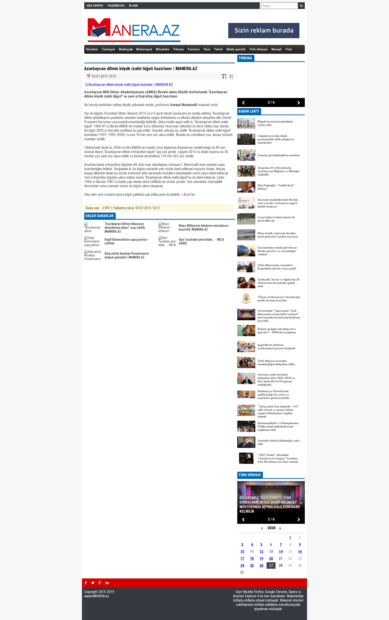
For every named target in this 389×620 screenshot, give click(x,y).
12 (261, 551)
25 (252, 565)
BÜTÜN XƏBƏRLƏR (271, 468)
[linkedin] (107, 582)
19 (261, 558)
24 (242, 565)
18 (252, 558)
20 (271, 558)
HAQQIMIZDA (116, 5)
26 (261, 565)
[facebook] (85, 582)
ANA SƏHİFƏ (95, 5)
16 (300, 551)
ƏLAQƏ (133, 5)
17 (242, 558)
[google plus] (100, 582)
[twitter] (92, 582)
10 (242, 551)
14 (281, 551)
